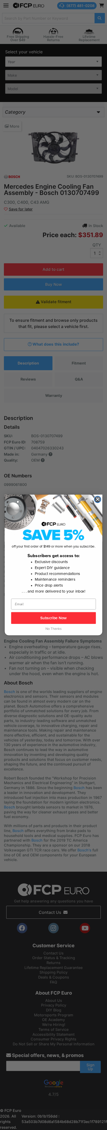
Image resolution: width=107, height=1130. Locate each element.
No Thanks (53, 629)
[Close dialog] (97, 499)
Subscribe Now (53, 618)
